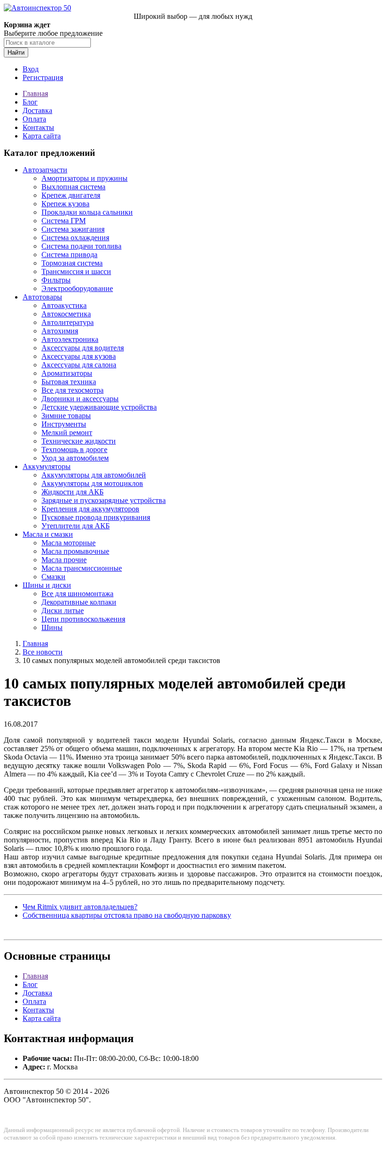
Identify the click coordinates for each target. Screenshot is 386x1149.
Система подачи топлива (81, 246)
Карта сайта (42, 136)
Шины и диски (47, 585)
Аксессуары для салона (78, 365)
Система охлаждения (75, 238)
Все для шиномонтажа (77, 594)
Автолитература (67, 322)
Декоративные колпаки (78, 602)
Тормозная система (72, 263)
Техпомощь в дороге (74, 449)
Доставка (37, 110)
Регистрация (43, 77)
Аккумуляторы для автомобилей (93, 475)
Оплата (34, 119)
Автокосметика (66, 314)
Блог (30, 102)
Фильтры (56, 280)
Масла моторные (68, 543)
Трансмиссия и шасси (76, 271)
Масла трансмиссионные (81, 568)
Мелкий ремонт (66, 433)
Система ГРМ (63, 221)
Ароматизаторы (66, 373)
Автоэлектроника (69, 339)
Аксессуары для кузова (78, 356)
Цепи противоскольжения (83, 619)
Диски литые (62, 611)
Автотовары (42, 297)
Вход (31, 69)
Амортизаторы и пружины (84, 178)
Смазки (53, 577)
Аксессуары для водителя (82, 348)
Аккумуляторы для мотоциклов (92, 483)
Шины (52, 627)
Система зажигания (73, 229)
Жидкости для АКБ (72, 492)
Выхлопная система (73, 187)
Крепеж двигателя (70, 195)
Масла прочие (64, 560)
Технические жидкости (78, 441)
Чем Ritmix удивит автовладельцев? (80, 907)
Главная (35, 93)
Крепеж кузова (65, 204)
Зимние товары (66, 416)
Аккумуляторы (47, 466)
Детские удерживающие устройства (99, 407)
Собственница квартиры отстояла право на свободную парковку (127, 915)
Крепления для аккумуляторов (90, 509)
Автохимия (59, 331)
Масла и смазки (48, 534)
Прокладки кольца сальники (87, 212)
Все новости (43, 652)
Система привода (69, 255)
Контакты (38, 127)
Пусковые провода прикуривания (95, 517)
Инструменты (63, 424)
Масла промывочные (75, 551)
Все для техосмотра (72, 390)
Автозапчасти (45, 170)
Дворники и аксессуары (80, 399)
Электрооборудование (77, 288)
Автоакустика (64, 305)
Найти (16, 52)
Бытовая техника (68, 382)
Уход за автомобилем (75, 458)
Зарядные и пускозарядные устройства (103, 500)
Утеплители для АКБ (75, 526)
